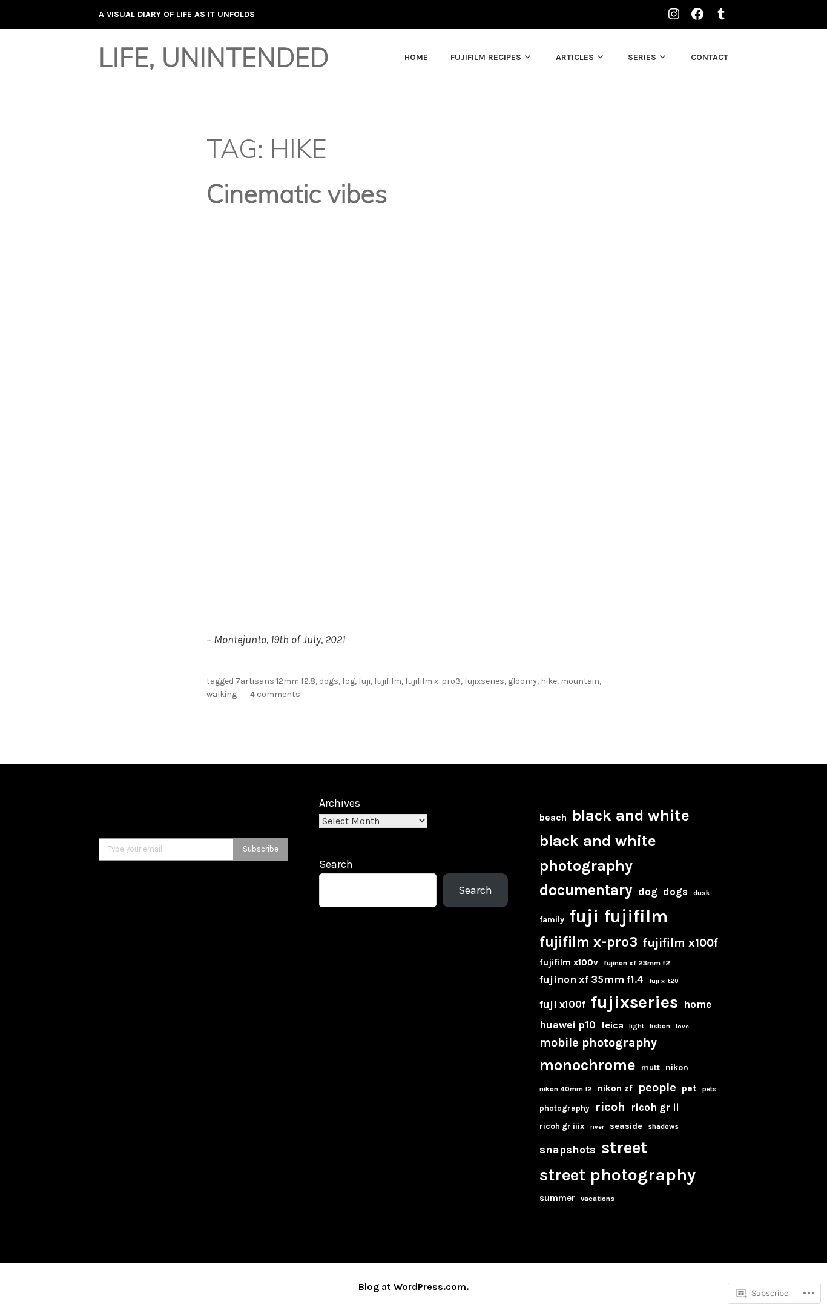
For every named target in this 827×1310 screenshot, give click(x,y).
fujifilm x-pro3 (433, 681)
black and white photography (597, 853)
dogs (328, 681)
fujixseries (484, 681)
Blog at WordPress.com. (413, 1286)
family (551, 919)
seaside (626, 1126)
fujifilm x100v (568, 962)
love (682, 1026)
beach (553, 817)
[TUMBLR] (721, 13)
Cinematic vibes (296, 193)
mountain (580, 681)
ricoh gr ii (655, 1107)
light (636, 1026)
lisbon (660, 1026)
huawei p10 (567, 1025)
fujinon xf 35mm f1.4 (591, 979)
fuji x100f (562, 1004)
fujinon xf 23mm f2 (637, 963)
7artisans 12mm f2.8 (275, 681)
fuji (364, 681)
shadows (663, 1126)
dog (647, 891)
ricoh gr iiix (562, 1126)
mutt (650, 1067)
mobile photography (598, 1043)
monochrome (587, 1065)
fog (348, 681)
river (597, 1127)
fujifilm (387, 681)
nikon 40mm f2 (565, 1089)
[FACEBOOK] (697, 13)
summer (557, 1198)
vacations (597, 1198)
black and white (631, 815)
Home (416, 57)
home (697, 1004)
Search (336, 864)
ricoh (610, 1107)
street (624, 1147)
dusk (701, 893)
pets (709, 1089)
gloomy (522, 681)
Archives (339, 803)
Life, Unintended (214, 57)
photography (564, 1108)
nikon (676, 1067)
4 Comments (275, 694)
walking (221, 694)
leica (612, 1025)
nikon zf (615, 1088)
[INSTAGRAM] (674, 13)
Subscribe (260, 848)
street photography (617, 1175)
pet (689, 1088)
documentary (586, 890)
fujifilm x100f (680, 943)
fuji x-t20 (664, 981)
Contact (709, 57)
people (657, 1087)
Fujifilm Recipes (485, 57)
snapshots (567, 1149)
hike (549, 681)
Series (642, 57)
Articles (575, 57)
